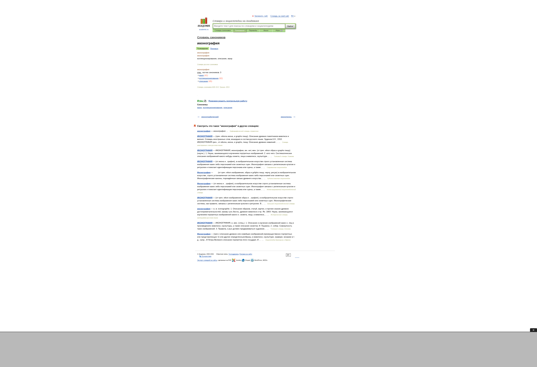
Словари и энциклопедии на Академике (236, 21)
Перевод (214, 48)
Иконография (203, 172)
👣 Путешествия (205, 256)
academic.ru (204, 30)
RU (292, 16)
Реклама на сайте (245, 254)
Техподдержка (234, 254)
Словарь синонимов (223, 30)
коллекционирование (212, 107)
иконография (203, 131)
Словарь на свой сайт (279, 16)
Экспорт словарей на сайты (207, 260)
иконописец (286, 117)
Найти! (290, 26)
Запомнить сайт (261, 16)
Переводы (253, 30)
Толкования (239, 30)
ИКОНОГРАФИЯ (204, 136)
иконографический (210, 117)
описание (227, 107)
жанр (199, 107)
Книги (266, 30)
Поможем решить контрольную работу (228, 101)
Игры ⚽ (279, 30)
